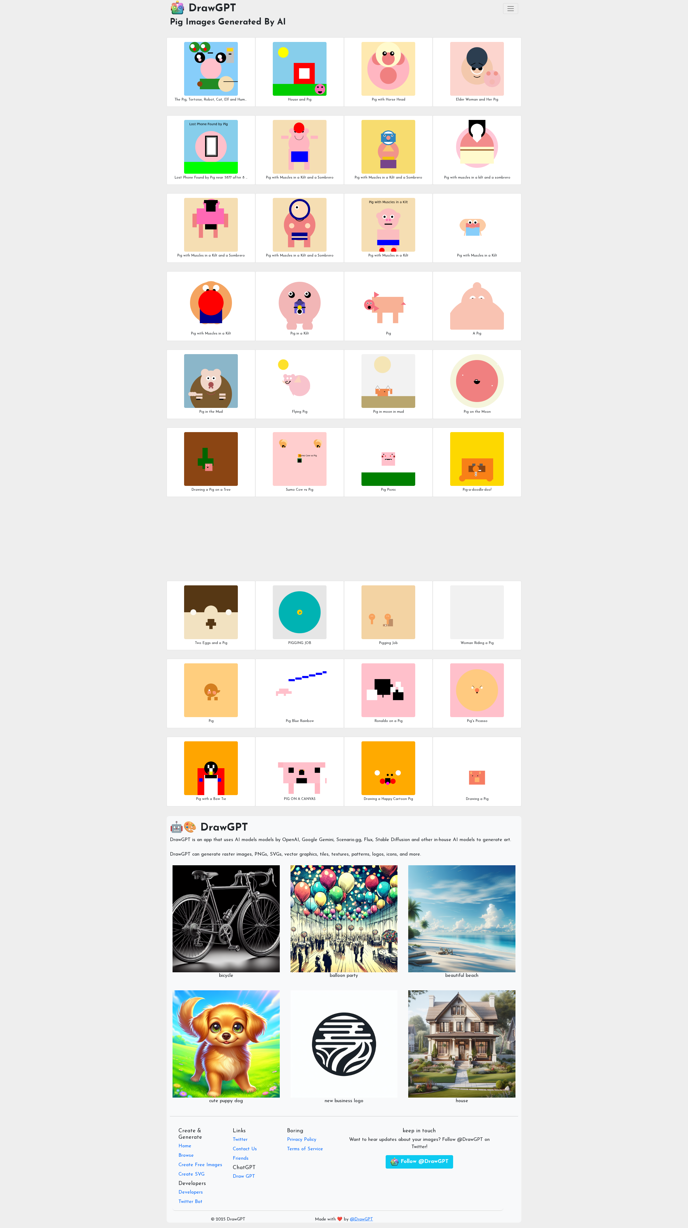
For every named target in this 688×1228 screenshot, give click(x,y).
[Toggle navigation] (510, 8)
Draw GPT (244, 1176)
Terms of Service (305, 1149)
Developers (190, 1192)
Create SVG (191, 1174)
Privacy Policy (301, 1139)
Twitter (240, 1139)
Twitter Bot (190, 1201)
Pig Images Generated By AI (228, 22)
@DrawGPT (361, 1219)
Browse (186, 1155)
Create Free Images (200, 1165)
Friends (241, 1158)
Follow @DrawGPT (424, 1161)
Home (184, 1146)
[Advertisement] (331, 538)
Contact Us (245, 1149)
